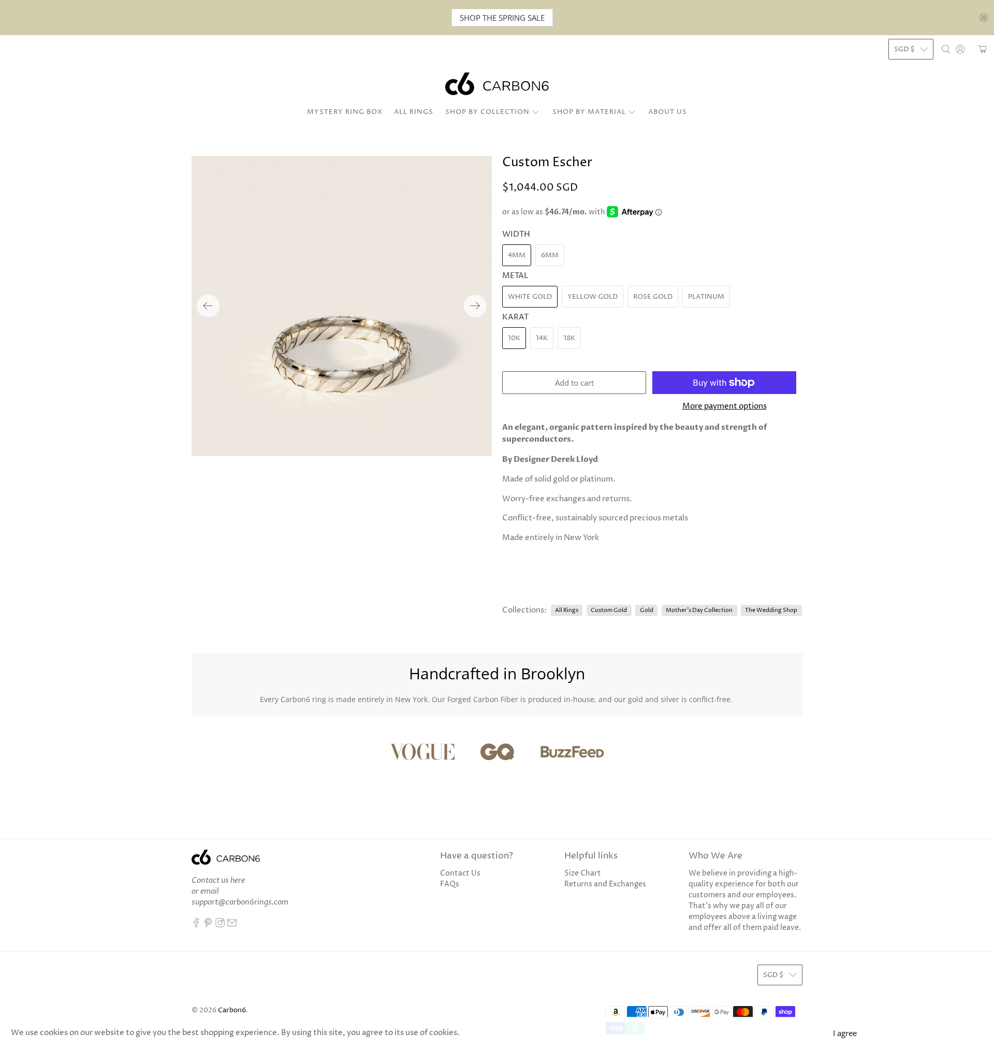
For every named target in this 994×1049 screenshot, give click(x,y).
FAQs (449, 884)
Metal (515, 275)
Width (516, 234)
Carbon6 (232, 1010)
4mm (516, 255)
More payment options (724, 406)
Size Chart (582, 873)
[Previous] (208, 306)
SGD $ (904, 49)
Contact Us (460, 873)
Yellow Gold (592, 296)
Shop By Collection (487, 111)
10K (514, 338)
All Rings (413, 111)
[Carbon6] (497, 83)
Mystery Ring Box (345, 111)
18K (569, 338)
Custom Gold (609, 610)
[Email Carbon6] (232, 925)
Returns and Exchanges (605, 884)
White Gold (530, 296)
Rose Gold (653, 296)
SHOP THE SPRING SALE (502, 17)
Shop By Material (589, 111)
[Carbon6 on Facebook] (196, 925)
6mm (550, 255)
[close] (983, 17)
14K (542, 338)
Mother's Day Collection (699, 610)
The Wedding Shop (771, 610)
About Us (667, 111)
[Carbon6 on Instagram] (220, 925)
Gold (646, 610)
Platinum (706, 296)
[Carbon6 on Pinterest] (208, 925)
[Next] (475, 306)
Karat (515, 317)
